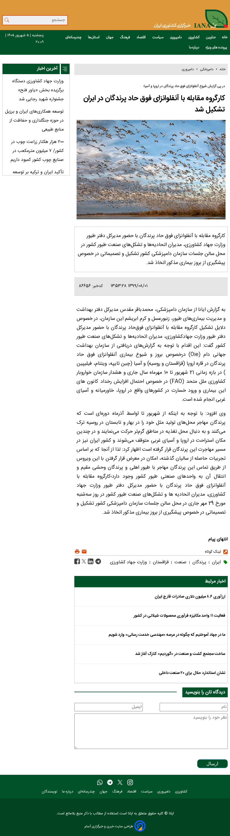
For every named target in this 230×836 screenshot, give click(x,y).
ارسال (212, 763)
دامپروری (176, 37)
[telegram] (110, 782)
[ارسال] (83, 551)
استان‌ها (94, 37)
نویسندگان (50, 792)
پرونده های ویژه (217, 47)
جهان (110, 37)
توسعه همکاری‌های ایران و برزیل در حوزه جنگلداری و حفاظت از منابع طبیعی (34, 120)
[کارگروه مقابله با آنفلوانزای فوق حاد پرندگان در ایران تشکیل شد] (97, 562)
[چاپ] (77, 551)
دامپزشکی (206, 69)
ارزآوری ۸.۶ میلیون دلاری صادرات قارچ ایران (190, 596)
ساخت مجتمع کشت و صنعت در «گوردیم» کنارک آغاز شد (180, 654)
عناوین (211, 37)
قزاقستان (160, 562)
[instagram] (130, 782)
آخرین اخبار (47, 68)
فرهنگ (125, 37)
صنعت (180, 562)
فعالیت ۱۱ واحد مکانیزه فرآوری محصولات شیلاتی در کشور (179, 615)
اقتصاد (141, 37)
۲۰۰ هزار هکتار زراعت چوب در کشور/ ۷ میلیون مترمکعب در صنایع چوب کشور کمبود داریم (37, 151)
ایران (216, 562)
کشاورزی (194, 37)
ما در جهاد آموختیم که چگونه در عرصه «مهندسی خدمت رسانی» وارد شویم (167, 635)
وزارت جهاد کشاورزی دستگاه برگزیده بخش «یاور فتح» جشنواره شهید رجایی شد (38, 90)
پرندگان (198, 562)
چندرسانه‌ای (73, 37)
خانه (225, 37)
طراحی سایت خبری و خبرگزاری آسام (108, 826)
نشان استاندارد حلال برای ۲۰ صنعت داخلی (192, 673)
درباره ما (194, 47)
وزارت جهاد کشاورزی (128, 562)
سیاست (158, 37)
